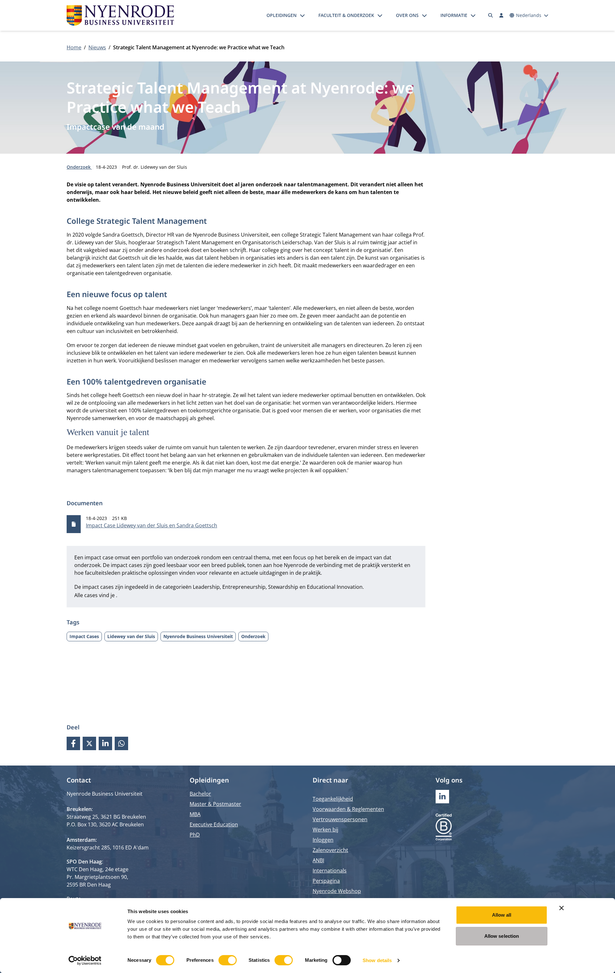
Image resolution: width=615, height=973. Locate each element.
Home (74, 47)
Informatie (453, 15)
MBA (195, 814)
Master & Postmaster (215, 803)
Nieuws (97, 47)
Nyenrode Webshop (337, 891)
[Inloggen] (501, 15)
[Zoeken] (491, 15)
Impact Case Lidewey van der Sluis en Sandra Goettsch (151, 525)
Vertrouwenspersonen (340, 819)
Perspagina (326, 880)
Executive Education (214, 824)
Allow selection (501, 936)
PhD (195, 834)
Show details (377, 960)
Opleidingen (281, 15)
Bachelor (200, 793)
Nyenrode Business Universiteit (198, 636)
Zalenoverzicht (330, 850)
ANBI (318, 860)
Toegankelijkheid (333, 798)
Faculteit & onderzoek (346, 15)
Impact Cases (84, 636)
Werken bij (325, 829)
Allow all (502, 915)
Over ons (407, 15)
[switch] (227, 960)
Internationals (330, 870)
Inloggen (323, 839)
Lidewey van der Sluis (131, 636)
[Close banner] (561, 908)
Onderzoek (79, 167)
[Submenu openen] (302, 15)
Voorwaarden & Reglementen (348, 809)
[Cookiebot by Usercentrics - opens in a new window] (85, 960)
